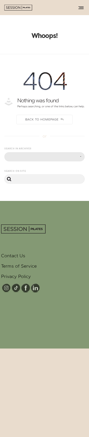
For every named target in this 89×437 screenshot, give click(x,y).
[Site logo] (20, 7)
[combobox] (44, 156)
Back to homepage (42, 119)
